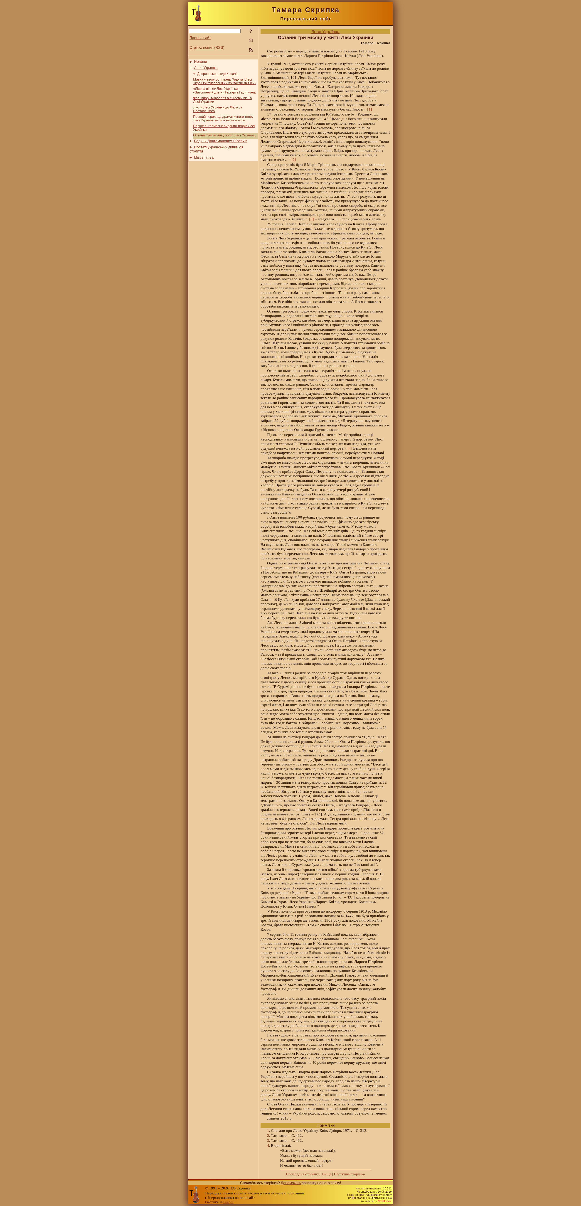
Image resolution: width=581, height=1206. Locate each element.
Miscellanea (204, 157)
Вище (326, 1174)
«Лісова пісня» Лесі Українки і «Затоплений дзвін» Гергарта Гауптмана (224, 90)
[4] (349, 448)
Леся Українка (206, 68)
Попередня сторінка (303, 1174)
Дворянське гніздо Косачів (217, 74)
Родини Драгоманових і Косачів (220, 141)
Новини (200, 62)
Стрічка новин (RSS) (207, 47)
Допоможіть (291, 1183)
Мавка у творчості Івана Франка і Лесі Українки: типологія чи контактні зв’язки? (224, 81)
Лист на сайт (200, 38)
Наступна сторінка (349, 1174)
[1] (369, 109)
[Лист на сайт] (251, 40)
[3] (311, 219)
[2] (293, 160)
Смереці (228, 1202)
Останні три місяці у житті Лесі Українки (224, 135)
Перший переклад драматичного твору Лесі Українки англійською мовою (223, 118)
